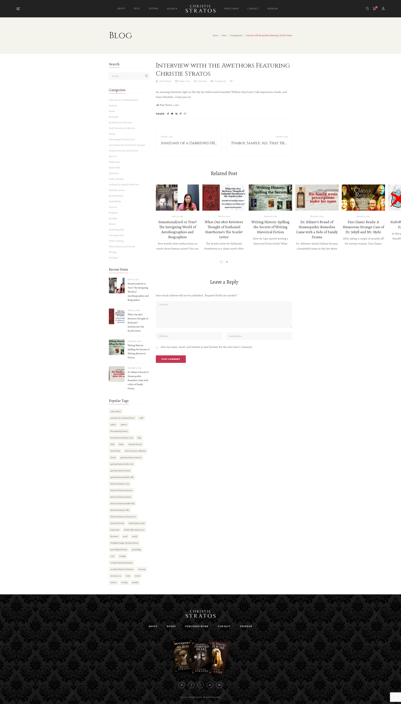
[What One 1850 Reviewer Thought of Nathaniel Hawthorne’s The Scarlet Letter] (224, 197)
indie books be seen (137, 523)
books (121, 444)
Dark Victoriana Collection (122, 128)
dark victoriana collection (135, 450)
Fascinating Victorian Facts (122, 139)
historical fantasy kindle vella (122, 503)
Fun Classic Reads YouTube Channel (127, 145)
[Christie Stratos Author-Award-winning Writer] (201, 8)
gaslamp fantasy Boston (120, 470)
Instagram (200, 685)
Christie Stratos (135, 444)
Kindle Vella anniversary (134, 529)
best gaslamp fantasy (119, 431)
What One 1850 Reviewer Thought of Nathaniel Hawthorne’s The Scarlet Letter (224, 229)
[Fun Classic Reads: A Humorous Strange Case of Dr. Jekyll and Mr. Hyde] (363, 197)
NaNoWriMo (115, 201)
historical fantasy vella (119, 510)
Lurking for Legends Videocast (124, 184)
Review (112, 224)
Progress (113, 212)
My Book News (116, 195)
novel (125, 536)
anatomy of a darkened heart (122, 418)
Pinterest (210, 685)
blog (139, 437)
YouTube (113, 257)
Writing (112, 252)
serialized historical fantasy (121, 569)
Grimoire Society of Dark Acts (123, 150)
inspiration (114, 529)
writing (124, 582)
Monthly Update (117, 190)
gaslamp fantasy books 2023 (121, 464)
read (112, 556)
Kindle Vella (114, 167)
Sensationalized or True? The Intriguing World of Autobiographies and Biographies (177, 229)
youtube (135, 582)
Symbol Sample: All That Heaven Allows (259, 143)
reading (122, 556)
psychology (136, 549)
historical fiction (117, 523)
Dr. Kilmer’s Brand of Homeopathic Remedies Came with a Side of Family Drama (317, 229)
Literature (114, 173)
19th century (115, 411)
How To (113, 156)
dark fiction (115, 450)
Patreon (113, 207)
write (128, 575)
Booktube (114, 116)
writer (137, 575)
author (113, 424)
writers (113, 582)
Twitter (182, 685)
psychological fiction (118, 549)
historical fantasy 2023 (119, 483)
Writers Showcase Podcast (122, 246)
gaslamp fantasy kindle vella (122, 477)
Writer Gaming (116, 240)
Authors (113, 105)
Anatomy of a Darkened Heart (123, 99)
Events (112, 133)
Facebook (191, 685)
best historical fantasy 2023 (121, 437)
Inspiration (114, 162)
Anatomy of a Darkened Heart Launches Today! (189, 143)
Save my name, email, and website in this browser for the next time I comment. (207, 347)
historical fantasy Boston (120, 497)
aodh (141, 418)
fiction (113, 457)
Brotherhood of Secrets (120, 122)
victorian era (115, 575)
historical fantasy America (121, 490)
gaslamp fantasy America (131, 457)
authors (124, 424)
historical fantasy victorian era (123, 516)
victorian (142, 569)
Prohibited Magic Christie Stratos (124, 543)
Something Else (116, 229)
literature (114, 536)
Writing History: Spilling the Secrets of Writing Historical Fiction (270, 226)
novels (134, 536)
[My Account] (383, 8)
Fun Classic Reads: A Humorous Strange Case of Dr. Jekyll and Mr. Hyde (363, 226)
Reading (113, 218)
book (112, 444)
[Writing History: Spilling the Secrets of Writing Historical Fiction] (270, 197)
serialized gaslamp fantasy (121, 562)
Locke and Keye (116, 178)
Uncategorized (220, 81)
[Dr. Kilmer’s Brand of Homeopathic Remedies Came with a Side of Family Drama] (317, 197)
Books (112, 111)
